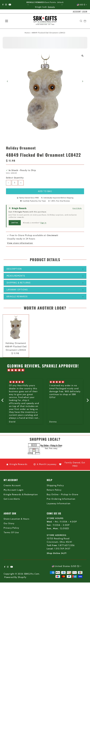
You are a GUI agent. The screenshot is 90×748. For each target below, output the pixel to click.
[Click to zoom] (82, 55)
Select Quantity (15, 177)
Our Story (9, 523)
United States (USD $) (67, 566)
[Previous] (28, 4)
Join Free (14, 223)
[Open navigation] (13, 21)
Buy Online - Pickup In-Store (62, 494)
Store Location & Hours (16, 519)
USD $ (82, 5)
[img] (46, 370)
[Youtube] (10, 5)
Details (51, 7)
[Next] (62, 4)
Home (27, 33)
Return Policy (54, 490)
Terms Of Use (11, 532)
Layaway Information (58, 503)
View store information (20, 243)
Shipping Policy (55, 485)
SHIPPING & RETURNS (19, 282)
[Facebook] (3, 5)
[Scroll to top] (85, 741)
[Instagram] (6, 5)
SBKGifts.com (31, 574)
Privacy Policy (11, 528)
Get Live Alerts (12, 499)
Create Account (12, 485)
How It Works (77, 208)
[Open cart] (85, 21)
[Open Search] (81, 21)
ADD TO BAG (45, 191)
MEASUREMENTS (16, 275)
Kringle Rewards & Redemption (21, 494)
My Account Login (13, 490)
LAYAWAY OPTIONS (17, 289)
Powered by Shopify (15, 577)
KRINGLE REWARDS (17, 296)
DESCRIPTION (14, 269)
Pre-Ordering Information (61, 499)
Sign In (43, 223)
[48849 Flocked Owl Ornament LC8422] (16, 328)
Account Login (80, 11)
